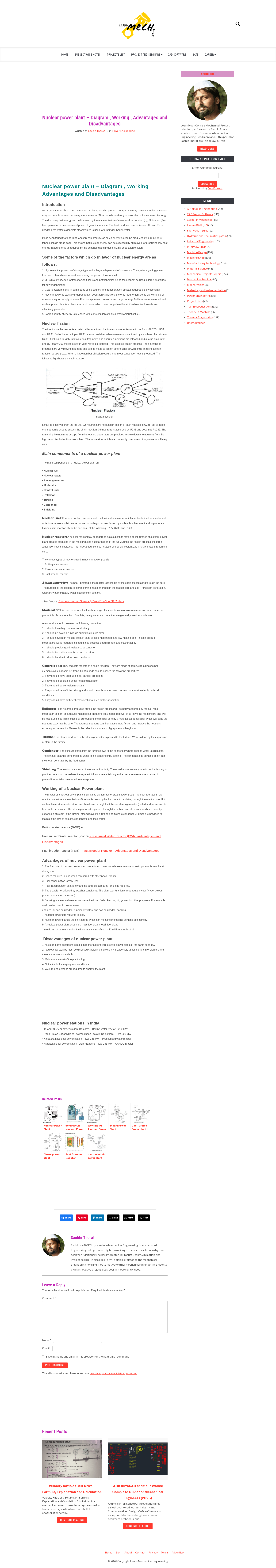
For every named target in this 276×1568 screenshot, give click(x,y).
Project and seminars (145, 54)
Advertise (178, 1552)
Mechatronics (195, 284)
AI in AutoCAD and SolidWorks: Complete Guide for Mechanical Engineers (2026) (137, 1492)
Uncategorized (196, 322)
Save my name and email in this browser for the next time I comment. (87, 1356)
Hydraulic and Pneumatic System (207, 236)
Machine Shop (196, 257)
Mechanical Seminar (199, 279)
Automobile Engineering (202, 208)
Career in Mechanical (200, 219)
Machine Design (197, 252)
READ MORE (207, 148)
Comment (49, 1298)
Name (46, 1340)
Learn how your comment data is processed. (113, 1373)
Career (209, 54)
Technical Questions (199, 306)
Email (46, 1348)
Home (64, 54)
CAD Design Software (200, 214)
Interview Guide (196, 246)
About (128, 1552)
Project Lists (195, 301)
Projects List (116, 54)
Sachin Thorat (96, 130)
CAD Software (177, 54)
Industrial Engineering (200, 241)
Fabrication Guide (197, 230)
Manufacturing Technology (203, 263)
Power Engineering (123, 130)
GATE (195, 54)
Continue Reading (72, 1520)
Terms (165, 1552)
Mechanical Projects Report (204, 274)
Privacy (153, 1552)
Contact (140, 1552)
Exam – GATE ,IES (197, 225)
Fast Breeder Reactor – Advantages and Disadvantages (120, 850)
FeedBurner (215, 188)
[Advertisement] (105, 91)
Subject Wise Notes (88, 54)
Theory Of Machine (199, 312)
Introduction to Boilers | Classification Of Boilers (91, 601)
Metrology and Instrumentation (206, 290)
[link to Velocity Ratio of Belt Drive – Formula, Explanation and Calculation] (72, 1459)
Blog (118, 1552)
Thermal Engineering (200, 317)
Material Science (197, 268)
